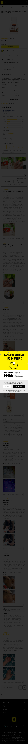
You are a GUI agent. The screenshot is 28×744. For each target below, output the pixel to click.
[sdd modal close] (26, 353)
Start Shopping (19, 386)
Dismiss (7, 386)
